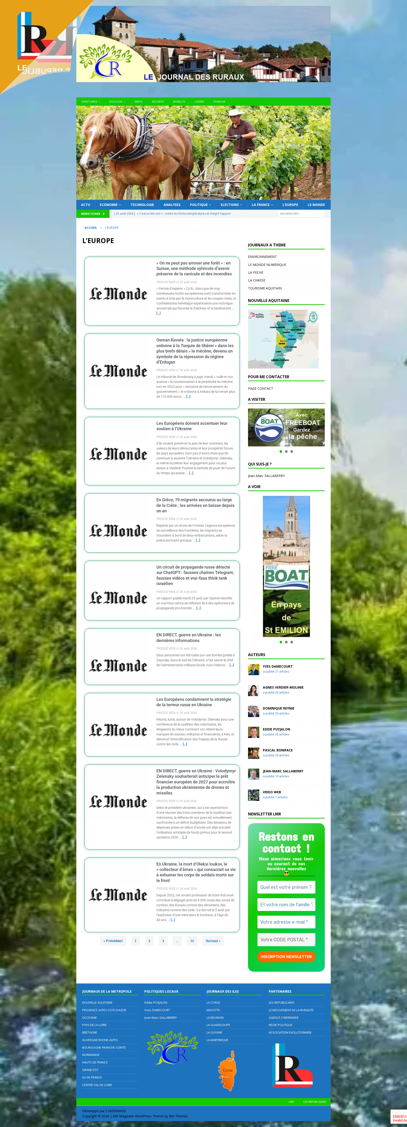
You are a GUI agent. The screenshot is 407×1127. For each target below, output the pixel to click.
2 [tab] (286, 451)
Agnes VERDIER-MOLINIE (283, 687)
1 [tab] (281, 451)
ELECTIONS (230, 204)
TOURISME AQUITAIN (265, 288)
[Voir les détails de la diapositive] (286, 427)
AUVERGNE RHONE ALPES (100, 1040)
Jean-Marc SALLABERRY (266, 475)
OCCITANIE (89, 1017)
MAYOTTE (213, 1010)
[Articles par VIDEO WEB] (253, 798)
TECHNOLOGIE (142, 204)
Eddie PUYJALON (276, 729)
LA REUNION (215, 1017)
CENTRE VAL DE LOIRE (97, 1085)
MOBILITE (179, 101)
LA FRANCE (261, 204)
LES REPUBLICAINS (281, 1002)
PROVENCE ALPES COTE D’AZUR (104, 1010)
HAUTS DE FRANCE (95, 1062)
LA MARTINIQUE (217, 1040)
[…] (158, 313)
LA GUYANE (214, 1032)
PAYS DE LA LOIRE (94, 1025)
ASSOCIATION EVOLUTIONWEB (290, 1032)
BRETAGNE (89, 1032)
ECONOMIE (109, 204)
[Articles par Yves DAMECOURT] (253, 672)
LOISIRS (199, 101)
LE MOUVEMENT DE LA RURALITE (291, 1010)
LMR (291, 1101)
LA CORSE (213, 1002)
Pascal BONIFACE (278, 750)
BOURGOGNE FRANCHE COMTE (104, 1047)
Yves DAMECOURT (278, 666)
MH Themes (178, 1116)
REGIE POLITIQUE (281, 1025)
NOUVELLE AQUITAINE (97, 1002)
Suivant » (213, 940)
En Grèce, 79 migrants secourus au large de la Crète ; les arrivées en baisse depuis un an (195, 505)
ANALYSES (172, 204)
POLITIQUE (199, 204)
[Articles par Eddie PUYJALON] (253, 735)
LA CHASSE (256, 280)
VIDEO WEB (272, 792)
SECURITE (158, 101)
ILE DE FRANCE (92, 1077)
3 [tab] (291, 451)
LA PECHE (255, 272)
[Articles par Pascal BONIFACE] (253, 756)
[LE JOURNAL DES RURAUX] (203, 197)
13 (192, 939)
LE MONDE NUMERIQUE (267, 264)
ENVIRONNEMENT (262, 256)
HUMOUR (219, 101)
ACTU (85, 204)
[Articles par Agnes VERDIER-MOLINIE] (253, 693)
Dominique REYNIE (278, 708)
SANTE (138, 101)
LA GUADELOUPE (218, 1025)
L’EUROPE (290, 204)
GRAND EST (90, 1070)
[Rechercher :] (301, 213)
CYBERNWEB (116, 1111)
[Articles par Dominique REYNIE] (253, 714)
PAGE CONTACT (260, 388)
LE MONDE (316, 204)
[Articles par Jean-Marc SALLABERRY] (253, 777)
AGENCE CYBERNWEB (283, 1017)
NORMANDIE (91, 1055)
